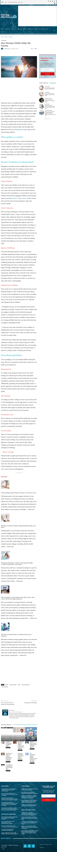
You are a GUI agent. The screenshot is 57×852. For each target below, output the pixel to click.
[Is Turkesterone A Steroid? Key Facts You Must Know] (3, 765)
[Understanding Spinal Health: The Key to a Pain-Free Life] (5, 485)
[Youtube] (55, 3)
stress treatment (5, 686)
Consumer (11, 37)
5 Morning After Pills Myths (30, 702)
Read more (31, 509)
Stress (19, 684)
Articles (6, 37)
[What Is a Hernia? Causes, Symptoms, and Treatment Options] (27, 742)
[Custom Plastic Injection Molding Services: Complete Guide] (41, 100)
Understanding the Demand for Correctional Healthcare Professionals (8, 790)
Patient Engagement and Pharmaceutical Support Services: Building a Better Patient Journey (9, 798)
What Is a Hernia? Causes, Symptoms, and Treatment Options (33, 744)
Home (2, 37)
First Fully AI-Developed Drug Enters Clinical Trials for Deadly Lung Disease (29, 827)
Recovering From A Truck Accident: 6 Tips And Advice (7, 739)
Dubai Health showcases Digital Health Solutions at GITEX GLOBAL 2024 (29, 818)
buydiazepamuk (18, 129)
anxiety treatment (13, 684)
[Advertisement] (37, 16)
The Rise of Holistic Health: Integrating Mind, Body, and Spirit (18, 526)
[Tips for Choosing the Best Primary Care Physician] (31, 734)
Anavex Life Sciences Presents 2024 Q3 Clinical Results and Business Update (29, 822)
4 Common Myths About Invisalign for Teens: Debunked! (20, 756)
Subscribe (47, 73)
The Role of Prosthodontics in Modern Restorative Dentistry (16, 635)
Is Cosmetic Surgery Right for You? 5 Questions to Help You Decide (19, 739)
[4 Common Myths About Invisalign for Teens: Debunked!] (15, 754)
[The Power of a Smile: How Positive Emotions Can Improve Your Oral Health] (3, 754)
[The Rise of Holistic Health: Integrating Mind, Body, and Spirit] (5, 519)
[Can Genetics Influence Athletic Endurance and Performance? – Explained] (15, 742)
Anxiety (6, 684)
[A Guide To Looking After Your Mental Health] (3, 742)
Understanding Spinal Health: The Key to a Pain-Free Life (18, 493)
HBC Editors (7, 48)
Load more (47, 118)
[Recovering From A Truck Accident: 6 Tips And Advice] (7, 734)
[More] (32, 53)
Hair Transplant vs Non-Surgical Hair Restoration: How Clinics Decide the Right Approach (18, 598)
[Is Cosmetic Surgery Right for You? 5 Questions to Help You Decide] (19, 734)
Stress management (25, 684)
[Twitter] (55, 1)
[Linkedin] (50, 1)
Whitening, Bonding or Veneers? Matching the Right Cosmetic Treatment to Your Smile (17, 563)
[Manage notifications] (3, 849)
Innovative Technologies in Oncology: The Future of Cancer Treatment (9, 794)
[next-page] (4, 774)
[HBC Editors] (2, 49)
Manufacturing (48, 98)
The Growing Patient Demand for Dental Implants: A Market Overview (9, 818)
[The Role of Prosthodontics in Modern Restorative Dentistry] (5, 627)
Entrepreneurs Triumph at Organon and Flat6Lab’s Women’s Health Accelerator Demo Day (29, 813)
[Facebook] (48, 1)
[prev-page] (2, 774)
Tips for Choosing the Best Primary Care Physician (31, 739)
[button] (54, 30)
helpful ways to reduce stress (17, 198)
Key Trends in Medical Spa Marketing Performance (7, 830)
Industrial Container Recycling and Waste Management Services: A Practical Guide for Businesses (9, 809)
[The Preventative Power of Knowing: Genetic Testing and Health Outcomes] (27, 754)
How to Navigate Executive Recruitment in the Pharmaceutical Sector (7, 822)
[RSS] (53, 1)
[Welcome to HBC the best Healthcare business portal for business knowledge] (9, 16)
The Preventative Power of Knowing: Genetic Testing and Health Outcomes (33, 757)
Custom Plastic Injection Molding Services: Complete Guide (50, 100)
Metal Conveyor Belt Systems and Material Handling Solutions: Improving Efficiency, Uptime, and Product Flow (50, 113)
